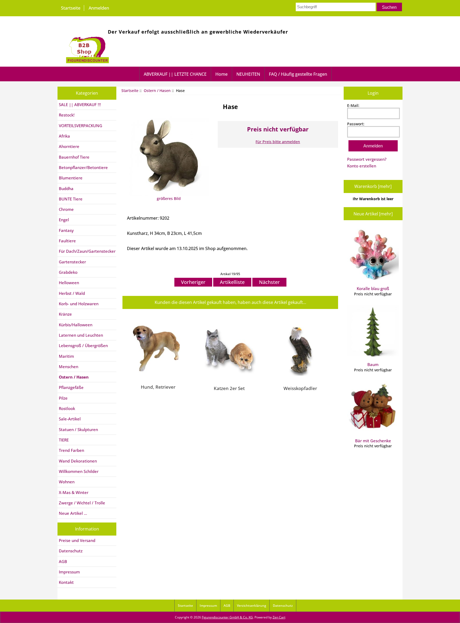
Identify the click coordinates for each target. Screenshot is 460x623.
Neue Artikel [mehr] (373, 214)
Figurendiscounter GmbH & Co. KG (227, 617)
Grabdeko (68, 272)
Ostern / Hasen (157, 90)
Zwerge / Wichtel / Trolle (82, 502)
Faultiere (67, 240)
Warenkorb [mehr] (373, 186)
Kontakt (66, 582)
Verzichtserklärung (251, 605)
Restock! (67, 115)
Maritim (66, 356)
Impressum (69, 571)
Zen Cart (279, 617)
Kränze (65, 314)
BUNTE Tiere (71, 199)
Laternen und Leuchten (81, 335)
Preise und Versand (77, 540)
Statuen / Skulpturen (78, 429)
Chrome (66, 209)
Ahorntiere (69, 146)
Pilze (63, 398)
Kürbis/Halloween (75, 324)
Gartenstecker (72, 261)
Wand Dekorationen (78, 461)
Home (221, 74)
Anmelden (99, 8)
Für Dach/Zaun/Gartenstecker (87, 251)
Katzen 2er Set (229, 388)
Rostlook (67, 408)
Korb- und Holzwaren (78, 303)
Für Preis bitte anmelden (278, 141)
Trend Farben (71, 450)
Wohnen (67, 481)
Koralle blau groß (373, 288)
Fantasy (66, 230)
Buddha (66, 188)
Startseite (70, 8)
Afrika (64, 136)
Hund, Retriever (158, 387)
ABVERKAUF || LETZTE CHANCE (175, 74)
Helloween (69, 282)
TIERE (64, 440)
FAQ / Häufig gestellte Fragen (298, 74)
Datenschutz (71, 550)
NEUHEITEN (248, 74)
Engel (64, 219)
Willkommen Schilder (78, 471)
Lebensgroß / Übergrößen (83, 345)
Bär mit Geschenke (373, 440)
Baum (373, 364)
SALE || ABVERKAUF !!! (80, 104)
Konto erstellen (361, 165)
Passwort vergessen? (367, 159)
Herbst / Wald (72, 293)
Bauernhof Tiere (74, 157)
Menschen (68, 366)
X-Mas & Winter (73, 492)
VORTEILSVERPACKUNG (80, 125)
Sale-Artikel (70, 418)
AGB (63, 561)
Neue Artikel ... (73, 513)
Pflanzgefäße (71, 387)
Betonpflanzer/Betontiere (83, 167)
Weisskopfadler (300, 388)
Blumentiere (71, 177)
